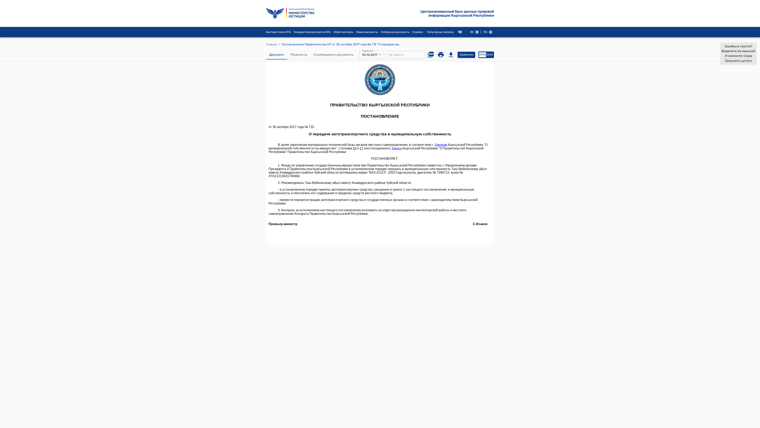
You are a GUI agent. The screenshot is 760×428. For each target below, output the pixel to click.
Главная (271, 44)
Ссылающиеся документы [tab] (333, 54)
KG (472, 32)
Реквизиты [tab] (299, 54)
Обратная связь (343, 32)
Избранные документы (395, 32)
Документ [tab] (276, 54)
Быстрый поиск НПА (278, 32)
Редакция (367, 50)
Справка (417, 32)
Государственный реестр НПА (312, 32)
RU (485, 32)
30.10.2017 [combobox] (369, 55)
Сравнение (466, 54)
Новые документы (367, 32)
